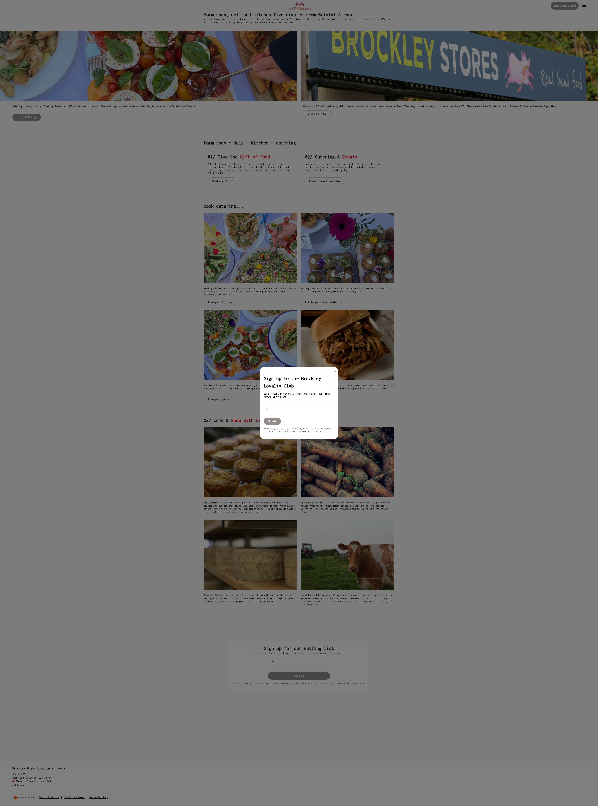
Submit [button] (272, 421)
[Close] (335, 371)
